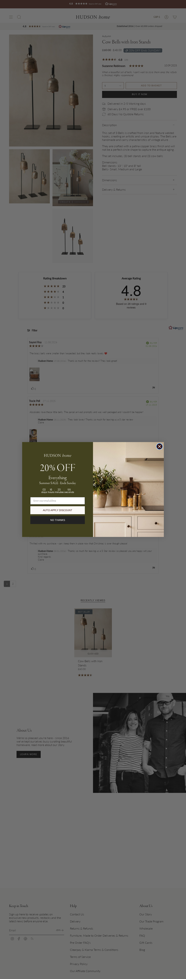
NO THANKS (57, 520)
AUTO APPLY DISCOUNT (57, 510)
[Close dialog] (159, 446)
